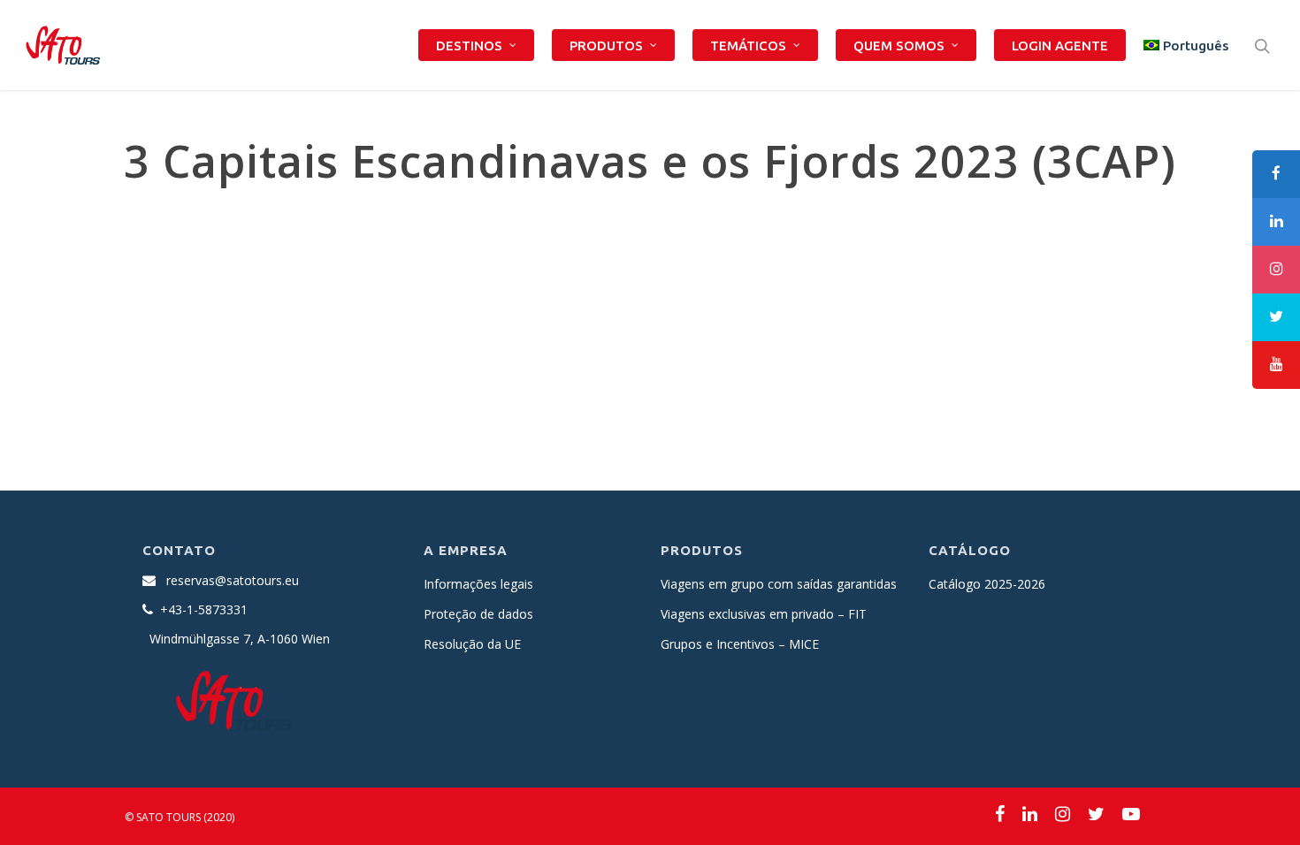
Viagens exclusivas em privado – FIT (764, 613)
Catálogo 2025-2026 (987, 583)
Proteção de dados (478, 613)
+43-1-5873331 (204, 609)
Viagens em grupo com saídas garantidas (779, 583)
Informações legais (478, 583)
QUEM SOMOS (898, 45)
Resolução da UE (472, 644)
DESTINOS (469, 45)
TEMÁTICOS (748, 45)
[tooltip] (1276, 174)
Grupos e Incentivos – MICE (740, 644)
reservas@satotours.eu (232, 580)
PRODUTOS (606, 45)
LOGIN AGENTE (1060, 45)
